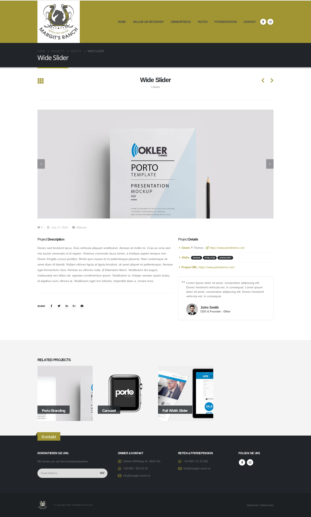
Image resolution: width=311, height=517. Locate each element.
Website (82, 227)
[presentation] (41, 164)
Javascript (225, 258)
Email (82, 306)
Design (196, 258)
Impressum (253, 505)
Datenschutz (267, 505)
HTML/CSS (210, 258)
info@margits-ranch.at (136, 475)
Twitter (59, 306)
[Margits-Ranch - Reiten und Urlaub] (58, 22)
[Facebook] (263, 22)
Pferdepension (225, 21)
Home (122, 21)
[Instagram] (270, 22)
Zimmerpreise (181, 21)
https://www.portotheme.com (227, 247)
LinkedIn (67, 306)
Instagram (250, 462)
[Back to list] (40, 81)
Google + (74, 306)
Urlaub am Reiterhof (148, 21)
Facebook (51, 306)
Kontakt (250, 21)
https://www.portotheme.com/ (217, 267)
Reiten (202, 21)
